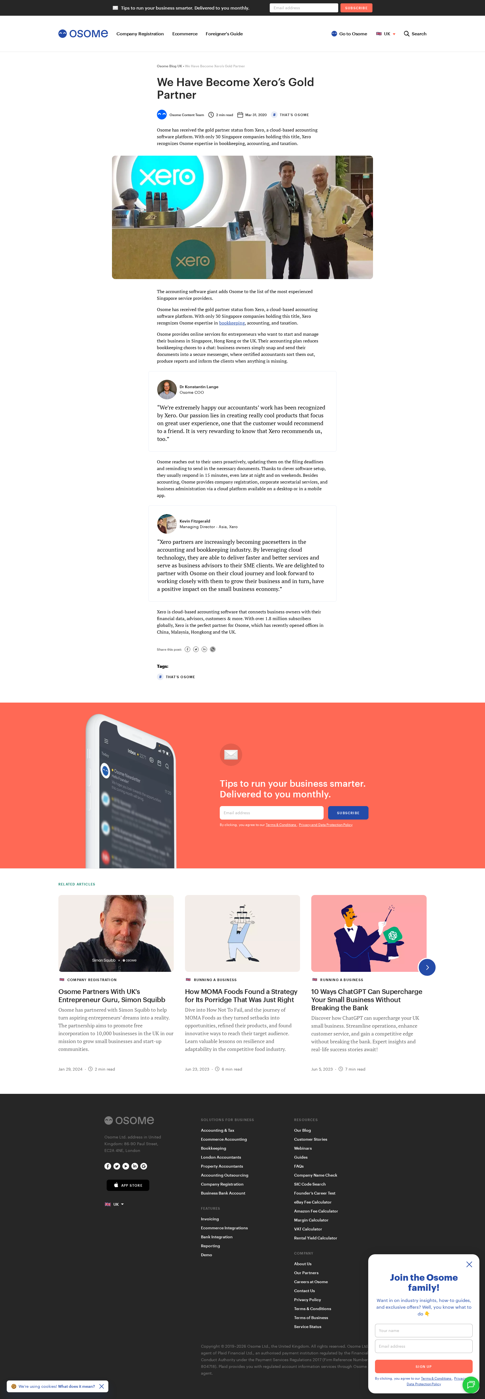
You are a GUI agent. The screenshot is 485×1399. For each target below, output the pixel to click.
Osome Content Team (187, 115)
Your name (389, 1330)
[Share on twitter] (196, 649)
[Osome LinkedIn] (134, 1166)
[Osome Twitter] (116, 1166)
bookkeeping (232, 323)
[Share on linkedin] (204, 649)
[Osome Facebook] (107, 1166)
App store (132, 1185)
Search (419, 33)
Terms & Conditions (281, 825)
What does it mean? (76, 1386)
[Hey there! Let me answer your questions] (471, 1385)
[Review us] (143, 1166)
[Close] (101, 1386)
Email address (237, 812)
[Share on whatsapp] (213, 649)
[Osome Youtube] (125, 1166)
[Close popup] (469, 1264)
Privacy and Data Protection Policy (326, 825)
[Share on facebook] (187, 649)
